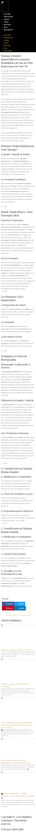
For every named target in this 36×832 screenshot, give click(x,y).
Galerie (6, 19)
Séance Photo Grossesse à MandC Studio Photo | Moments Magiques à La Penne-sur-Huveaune (17, 725)
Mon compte (8, 30)
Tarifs (6, 22)
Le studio (7, 14)
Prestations (8, 17)
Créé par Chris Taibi (12, 829)
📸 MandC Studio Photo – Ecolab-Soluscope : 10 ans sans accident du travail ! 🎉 (18, 795)
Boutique (7, 25)
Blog (5, 27)
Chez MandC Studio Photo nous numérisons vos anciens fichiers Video (16, 761)
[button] (18, 32)
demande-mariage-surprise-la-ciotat (16, 650)
